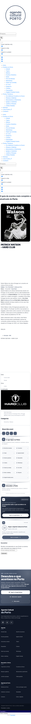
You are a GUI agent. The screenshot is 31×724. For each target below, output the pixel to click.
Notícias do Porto (4, 687)
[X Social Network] (7, 433)
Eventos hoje (3, 631)
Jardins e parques (5, 676)
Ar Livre (8, 84)
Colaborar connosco (5, 691)
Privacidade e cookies (5, 707)
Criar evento (16, 601)
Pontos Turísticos (8, 94)
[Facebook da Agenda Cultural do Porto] (7, 622)
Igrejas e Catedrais (11, 101)
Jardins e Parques (11, 103)
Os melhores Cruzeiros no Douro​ (15, 96)
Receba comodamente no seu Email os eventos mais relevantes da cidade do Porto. (14, 547)
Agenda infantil (19, 636)
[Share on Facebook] (3, 433)
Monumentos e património (21, 671)
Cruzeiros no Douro (20, 666)
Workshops (9, 80)
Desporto (8, 86)
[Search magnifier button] (1, 38)
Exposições (9, 90)
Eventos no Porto (8, 67)
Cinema (8, 88)
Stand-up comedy (5, 651)
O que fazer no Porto (5, 666)
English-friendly (19, 656)
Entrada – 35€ (7, 335)
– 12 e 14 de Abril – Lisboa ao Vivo (11, 287)
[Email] (15, 433)
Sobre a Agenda (19, 696)
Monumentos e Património (13, 100)
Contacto (5, 111)
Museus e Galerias (11, 98)
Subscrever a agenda (16, 596)
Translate (12, 715)
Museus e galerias (5, 671)
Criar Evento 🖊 (7, 109)
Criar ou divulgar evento (21, 687)
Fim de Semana (10, 78)
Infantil (8, 69)
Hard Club (14, 289)
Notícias (5, 107)
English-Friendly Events (12, 92)
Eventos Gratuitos (11, 75)
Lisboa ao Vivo (8, 300)
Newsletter (18, 691)
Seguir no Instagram (14, 537)
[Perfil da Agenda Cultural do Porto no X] (11, 622)
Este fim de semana (20, 631)
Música (8, 73)
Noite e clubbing (4, 656)
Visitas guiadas (19, 676)
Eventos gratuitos (4, 636)
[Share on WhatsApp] (11, 433)
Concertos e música (5, 641)
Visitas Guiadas (10, 105)
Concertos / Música (8, 422)
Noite (7, 77)
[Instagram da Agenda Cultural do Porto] (3, 622)
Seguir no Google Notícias (14, 515)
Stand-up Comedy (11, 82)
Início (4, 65)
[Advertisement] (15, 265)
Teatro (8, 71)
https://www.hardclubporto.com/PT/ (16, 415)
